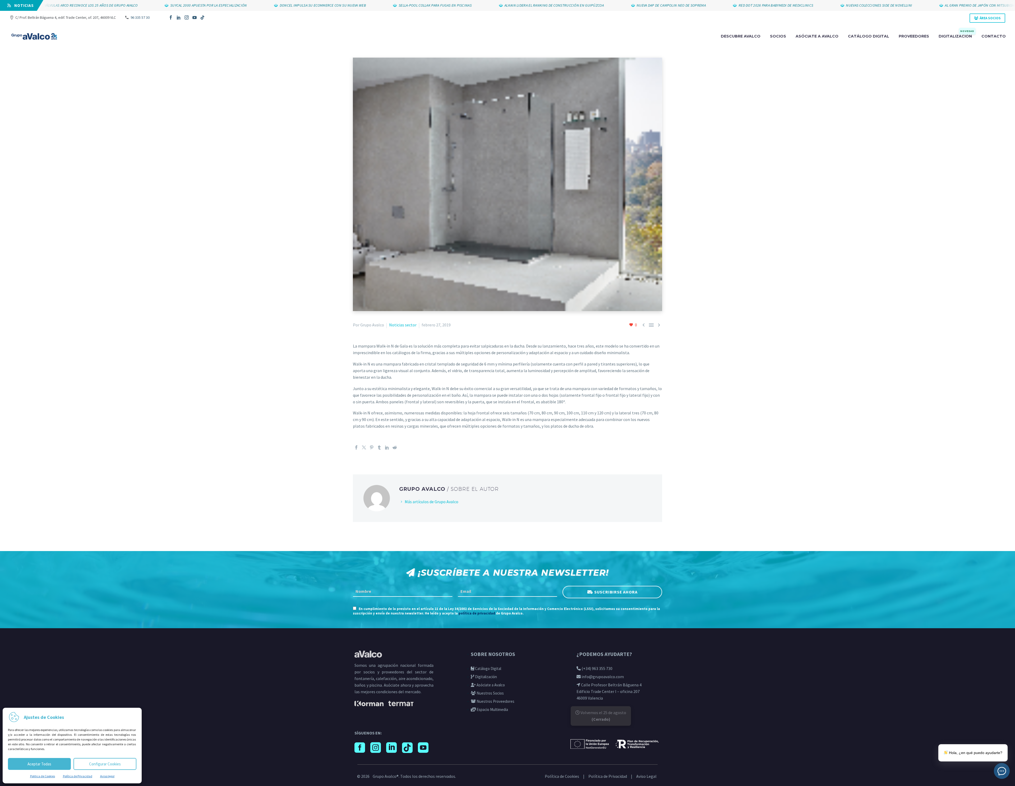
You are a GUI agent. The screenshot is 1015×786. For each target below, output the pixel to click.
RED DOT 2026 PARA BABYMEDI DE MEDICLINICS (740, 5)
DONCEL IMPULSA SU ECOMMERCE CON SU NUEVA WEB (287, 5)
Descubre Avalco (740, 36)
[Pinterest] (372, 447)
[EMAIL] (507, 591)
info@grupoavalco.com (602, 676)
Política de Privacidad (77, 776)
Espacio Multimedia (492, 709)
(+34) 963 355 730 (596, 668)
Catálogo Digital (487, 668)
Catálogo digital (868, 36)
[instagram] (375, 747)
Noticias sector (403, 324)
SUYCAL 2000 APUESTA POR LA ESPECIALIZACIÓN (173, 5)
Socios (778, 36)
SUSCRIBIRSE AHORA (616, 592)
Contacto (993, 36)
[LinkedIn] (179, 17)
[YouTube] (195, 17)
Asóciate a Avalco (490, 684)
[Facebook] (171, 17)
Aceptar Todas (39, 763)
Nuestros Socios (490, 693)
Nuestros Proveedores (495, 701)
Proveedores (914, 36)
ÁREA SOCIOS (990, 18)
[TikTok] (202, 17)
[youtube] (423, 747)
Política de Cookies (562, 776)
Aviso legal (107, 776)
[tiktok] (407, 747)
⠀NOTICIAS (22, 5)
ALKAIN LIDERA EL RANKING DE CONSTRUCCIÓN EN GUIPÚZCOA (518, 5)
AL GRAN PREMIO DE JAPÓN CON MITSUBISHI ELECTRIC (953, 5)
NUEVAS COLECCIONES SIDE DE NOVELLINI (843, 5)
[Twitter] (364, 447)
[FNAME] (403, 591)
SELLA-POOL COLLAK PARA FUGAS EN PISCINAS (400, 5)
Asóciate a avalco (817, 36)
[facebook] (359, 747)
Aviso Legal (646, 776)
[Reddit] (395, 447)
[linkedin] (391, 747)
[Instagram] (187, 17)
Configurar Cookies (105, 763)
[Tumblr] (379, 447)
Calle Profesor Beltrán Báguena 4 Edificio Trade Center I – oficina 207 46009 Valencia (609, 691)
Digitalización (956, 36)
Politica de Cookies (42, 776)
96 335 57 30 (140, 17)
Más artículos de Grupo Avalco (431, 501)
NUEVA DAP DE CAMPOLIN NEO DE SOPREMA (636, 5)
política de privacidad (477, 613)
